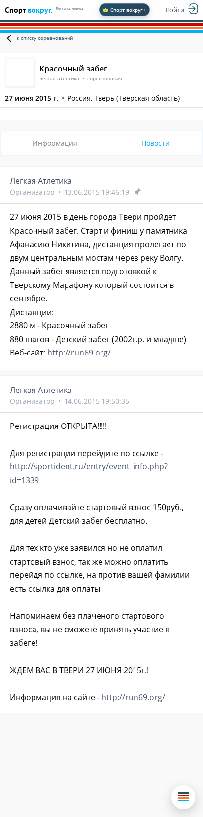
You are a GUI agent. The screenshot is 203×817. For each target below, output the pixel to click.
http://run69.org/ (79, 352)
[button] (183, 797)
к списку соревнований (45, 38)
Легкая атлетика (69, 8)
